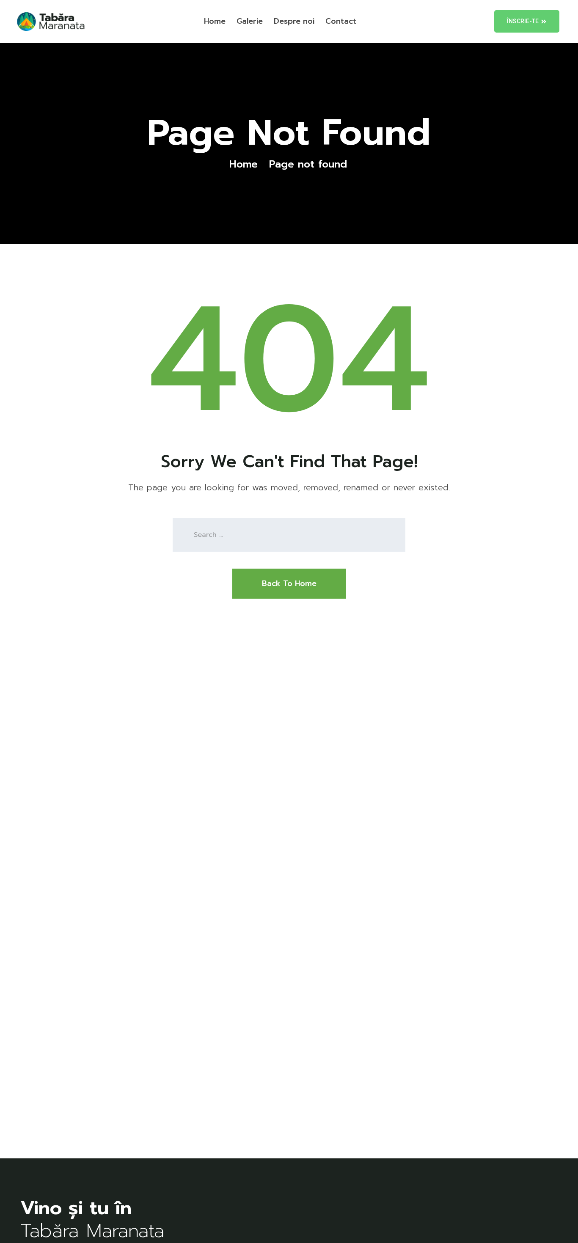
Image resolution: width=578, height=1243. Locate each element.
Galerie (250, 21)
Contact (340, 21)
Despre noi (294, 21)
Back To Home (289, 583)
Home (215, 21)
